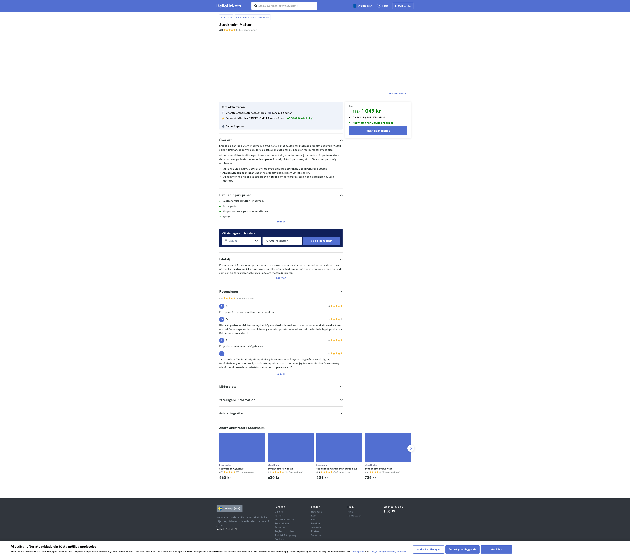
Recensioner (282, 523)
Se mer (281, 221)
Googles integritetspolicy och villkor (388, 551)
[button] (281, 140)
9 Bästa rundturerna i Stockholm (252, 17)
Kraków (315, 531)
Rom (313, 515)
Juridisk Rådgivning (285, 535)
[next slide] (410, 448)
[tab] (281, 140)
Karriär (279, 515)
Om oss (279, 511)
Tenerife (316, 535)
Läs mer (281, 277)
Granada (316, 527)
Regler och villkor (285, 531)
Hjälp (350, 511)
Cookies (279, 539)
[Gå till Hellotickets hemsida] (229, 5)
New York (316, 511)
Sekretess (280, 527)
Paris (314, 519)
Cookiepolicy (357, 551)
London (315, 523)
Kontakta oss (355, 515)
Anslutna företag (284, 519)
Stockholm (226, 17)
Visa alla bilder (397, 93)
